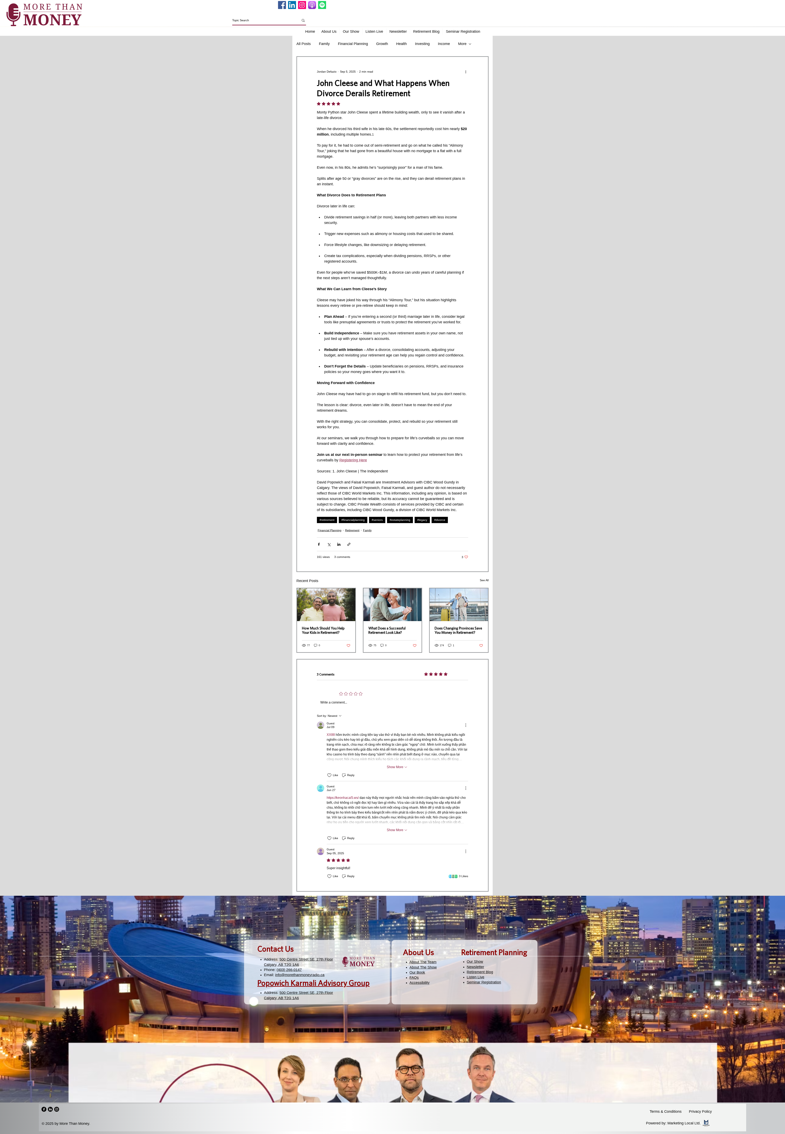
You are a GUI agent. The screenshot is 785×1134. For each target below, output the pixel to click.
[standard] (312, 5)
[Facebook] (282, 5)
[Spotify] (322, 5)
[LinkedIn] (292, 5)
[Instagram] (302, 5)
